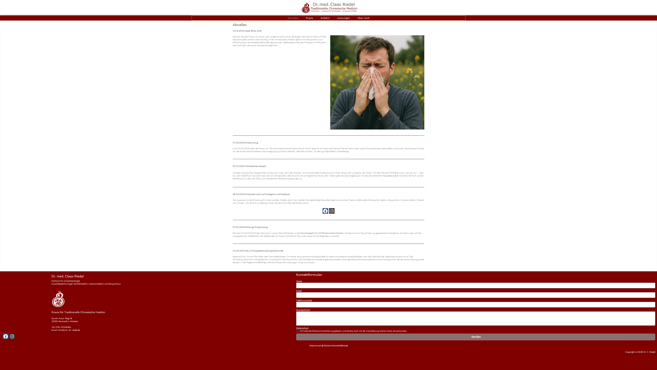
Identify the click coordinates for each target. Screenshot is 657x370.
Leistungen (343, 18)
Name (299, 281)
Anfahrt (325, 18)
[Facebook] (325, 211)
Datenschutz (302, 328)
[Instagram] (331, 211)
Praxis (309, 18)
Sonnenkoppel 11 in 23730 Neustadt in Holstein (322, 233)
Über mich (363, 18)
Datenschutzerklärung (336, 345)
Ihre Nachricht (303, 310)
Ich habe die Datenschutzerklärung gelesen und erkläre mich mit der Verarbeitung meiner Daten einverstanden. (353, 331)
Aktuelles (293, 18)
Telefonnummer (304, 300)
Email (299, 290)
